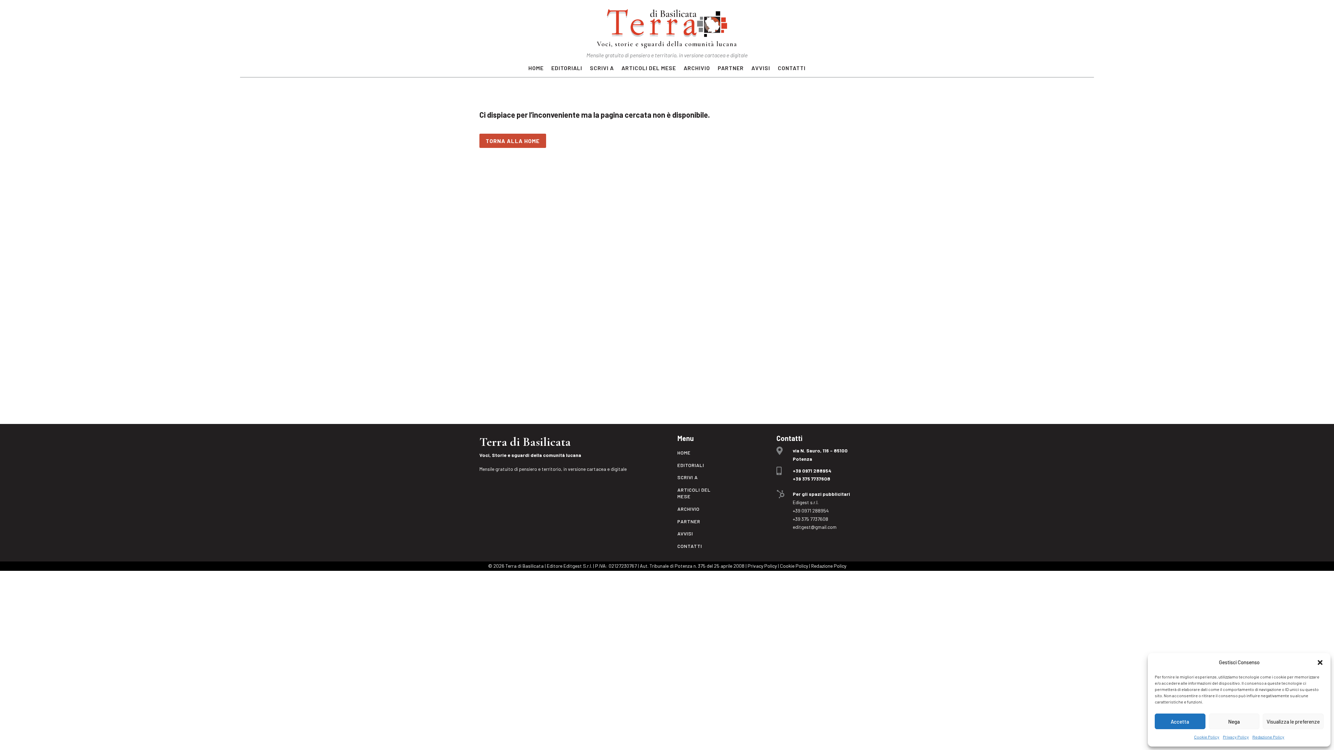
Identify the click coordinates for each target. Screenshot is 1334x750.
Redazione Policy (1268, 736)
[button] (1320, 662)
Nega (1234, 721)
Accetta (1180, 721)
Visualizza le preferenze (1293, 721)
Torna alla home (513, 141)
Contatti (792, 68)
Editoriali (566, 68)
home (536, 68)
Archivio (697, 68)
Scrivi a (602, 68)
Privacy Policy (1236, 736)
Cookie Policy (1206, 736)
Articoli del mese (648, 68)
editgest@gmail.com (815, 527)
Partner (731, 68)
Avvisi (760, 68)
